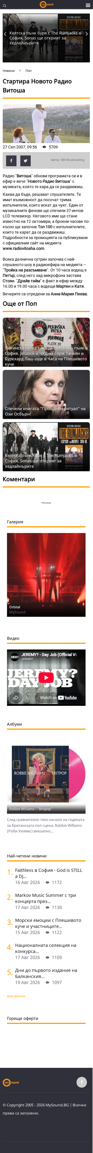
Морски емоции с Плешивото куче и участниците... (48, 923)
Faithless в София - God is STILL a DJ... (48, 873)
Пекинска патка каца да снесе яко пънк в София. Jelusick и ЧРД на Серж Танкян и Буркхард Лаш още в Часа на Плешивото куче (46, 356)
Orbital (14, 607)
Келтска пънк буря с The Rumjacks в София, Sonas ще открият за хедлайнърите (45, 37)
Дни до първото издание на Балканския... (46, 973)
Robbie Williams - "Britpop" (31, 809)
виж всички (16, 996)
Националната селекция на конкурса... (45, 948)
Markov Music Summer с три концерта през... (45, 898)
